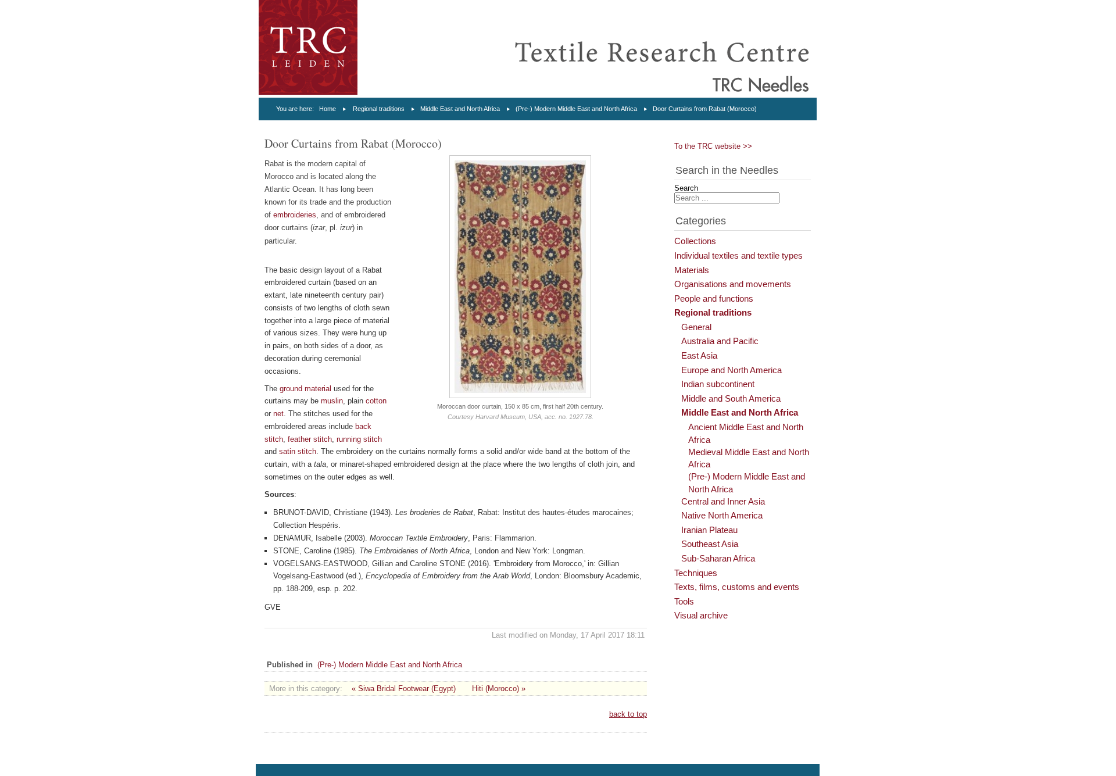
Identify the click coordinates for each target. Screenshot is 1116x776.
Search (686, 188)
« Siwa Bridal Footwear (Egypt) (404, 688)
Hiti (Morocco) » (498, 688)
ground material (305, 388)
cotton (376, 400)
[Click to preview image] (520, 395)
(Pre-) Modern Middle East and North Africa (576, 108)
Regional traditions (379, 108)
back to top (628, 714)
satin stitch (297, 451)
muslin (332, 400)
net (278, 413)
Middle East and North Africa (460, 108)
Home (327, 108)
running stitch (359, 439)
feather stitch (310, 439)
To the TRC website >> (713, 146)
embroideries (294, 214)
